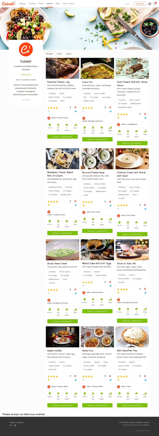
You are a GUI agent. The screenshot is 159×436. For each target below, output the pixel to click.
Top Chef (121, 198)
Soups (86, 195)
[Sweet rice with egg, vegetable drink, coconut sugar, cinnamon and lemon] (97, 336)
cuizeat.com (26, 74)
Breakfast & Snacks (124, 107)
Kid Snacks (52, 369)
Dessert (97, 272)
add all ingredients (62, 137)
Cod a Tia (87, 81)
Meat (62, 101)
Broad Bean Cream (57, 263)
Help (58, 3)
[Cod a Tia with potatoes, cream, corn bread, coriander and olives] (97, 68)
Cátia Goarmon (97, 292)
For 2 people (53, 101)
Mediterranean (89, 101)
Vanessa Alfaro (62, 386)
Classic (61, 93)
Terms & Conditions (142, 425)
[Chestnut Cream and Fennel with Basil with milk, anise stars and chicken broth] (132, 158)
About (68, 53)
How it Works (68, 3)
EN (15, 425)
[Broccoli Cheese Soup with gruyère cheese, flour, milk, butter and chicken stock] (97, 158)
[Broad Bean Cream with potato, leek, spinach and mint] (62, 249)
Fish (85, 97)
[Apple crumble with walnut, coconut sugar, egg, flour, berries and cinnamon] (62, 336)
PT (11, 425)
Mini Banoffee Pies (127, 350)
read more (25, 99)
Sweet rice (87, 350)
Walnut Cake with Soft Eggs (96, 263)
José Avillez (131, 215)
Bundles (32, 3)
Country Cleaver (59, 215)
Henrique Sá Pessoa (95, 121)
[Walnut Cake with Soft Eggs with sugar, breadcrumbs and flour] (97, 249)
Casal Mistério (132, 124)
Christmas (52, 93)
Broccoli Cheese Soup (93, 172)
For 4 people (67, 97)
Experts (50, 3)
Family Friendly (54, 97)
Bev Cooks (96, 212)
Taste (129, 386)
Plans (41, 3)
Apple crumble (54, 350)
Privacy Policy (128, 425)
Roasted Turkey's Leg (58, 81)
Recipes (23, 3)
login (127, 4)
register (140, 4)
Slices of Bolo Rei (126, 263)
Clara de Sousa (62, 118)
